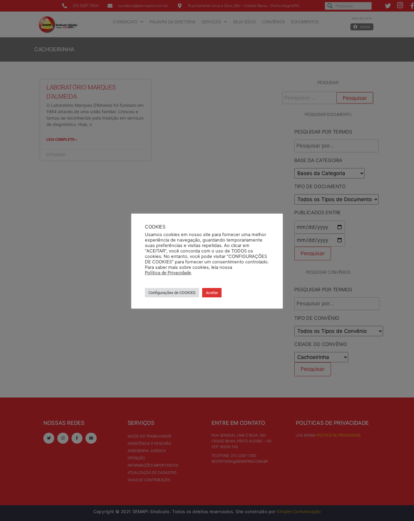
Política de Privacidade (168, 273)
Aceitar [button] (212, 292)
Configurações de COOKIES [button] (172, 292)
